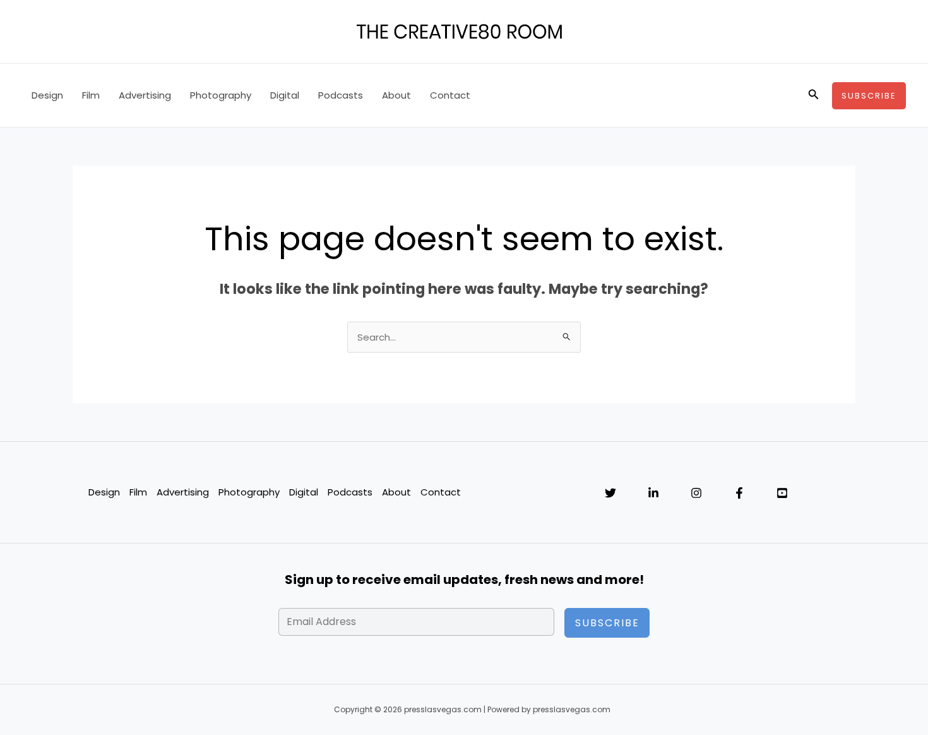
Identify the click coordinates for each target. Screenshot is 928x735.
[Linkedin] (653, 493)
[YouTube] (782, 493)
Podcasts (340, 95)
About (396, 95)
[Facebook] (739, 493)
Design (47, 95)
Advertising (145, 95)
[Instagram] (696, 493)
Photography (220, 95)
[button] (813, 95)
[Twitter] (610, 493)
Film (91, 95)
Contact (450, 95)
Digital (284, 95)
